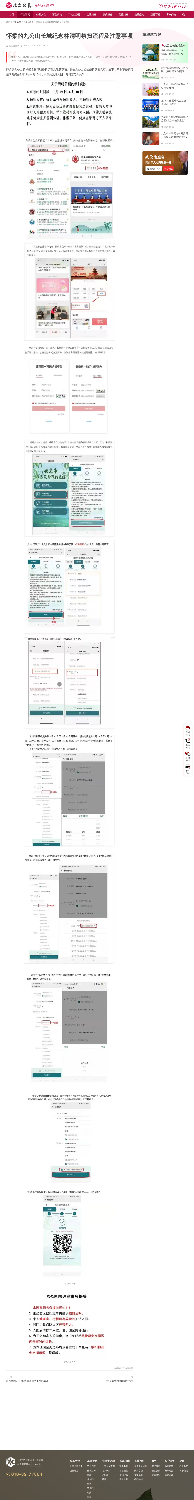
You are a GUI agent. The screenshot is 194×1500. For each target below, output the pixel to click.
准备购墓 (123, 1466)
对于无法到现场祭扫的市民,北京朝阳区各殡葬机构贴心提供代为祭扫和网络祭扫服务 (174, 69)
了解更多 (37, 1464)
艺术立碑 (91, 1466)
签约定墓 (123, 1475)
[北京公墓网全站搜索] (183, 14)
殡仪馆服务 (155, 157)
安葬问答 (169, 1470)
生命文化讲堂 (140, 1466)
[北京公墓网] (19, 5)
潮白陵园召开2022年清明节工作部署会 (27, 1381)
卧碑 (89, 1497)
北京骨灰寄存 (108, 1466)
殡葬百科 (155, 14)
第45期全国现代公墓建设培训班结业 (173, 102)
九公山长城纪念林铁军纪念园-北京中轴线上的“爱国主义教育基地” (174, 118)
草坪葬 (90, 1488)
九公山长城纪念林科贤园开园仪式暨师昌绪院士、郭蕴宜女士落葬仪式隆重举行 (174, 135)
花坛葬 (90, 1479)
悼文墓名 (138, 1475)
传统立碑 (91, 1470)
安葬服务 (123, 14)
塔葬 (89, 1492)
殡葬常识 (138, 1470)
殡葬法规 (138, 1479)
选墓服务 (91, 14)
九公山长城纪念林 (175, 45)
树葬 (89, 1475)
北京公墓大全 (76, 1466)
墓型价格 (57, 14)
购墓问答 (169, 1466)
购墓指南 (139, 14)
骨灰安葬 (123, 1479)
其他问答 (169, 1475)
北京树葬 (106, 1470)
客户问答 (171, 14)
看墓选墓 (123, 1470)
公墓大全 (41, 14)
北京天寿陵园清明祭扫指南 (118, 1381)
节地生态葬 (74, 14)
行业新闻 (25, 14)
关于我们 (183, 1470)
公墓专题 (74, 1470)
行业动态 (183, 1466)
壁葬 (89, 1483)
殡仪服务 (107, 14)
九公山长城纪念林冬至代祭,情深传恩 (174, 86)
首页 (11, 14)
